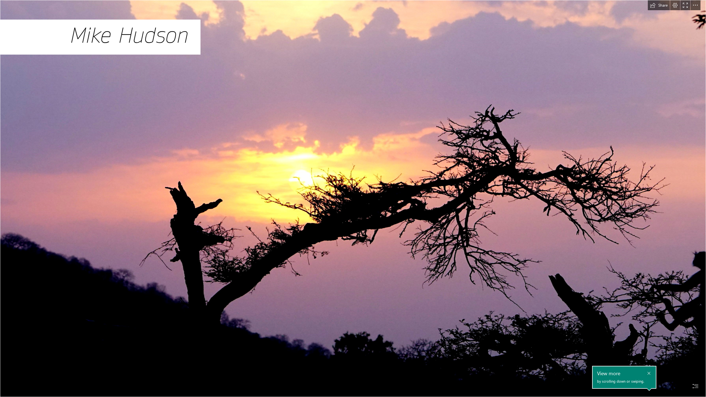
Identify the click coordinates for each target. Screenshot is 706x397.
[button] (659, 5)
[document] (353, 198)
